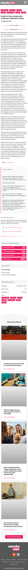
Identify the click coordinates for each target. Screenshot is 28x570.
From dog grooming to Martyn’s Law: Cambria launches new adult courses (13, 524)
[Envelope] (18, 554)
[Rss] (14, 554)
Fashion (19, 10)
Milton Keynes (10, 12)
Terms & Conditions (16, 561)
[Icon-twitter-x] (10, 554)
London (3, 12)
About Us (3, 559)
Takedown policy (14, 564)
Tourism (23, 12)
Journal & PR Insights (22, 559)
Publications (13, 559)
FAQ (10, 561)
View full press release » (9, 368)
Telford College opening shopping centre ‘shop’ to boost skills (12, 411)
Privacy (23, 561)
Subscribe (5, 561)
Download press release (14, 247)
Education (12, 10)
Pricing (7, 559)
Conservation (4, 10)
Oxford (17, 12)
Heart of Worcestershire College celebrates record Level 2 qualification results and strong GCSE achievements (13, 471)
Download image (14, 259)
